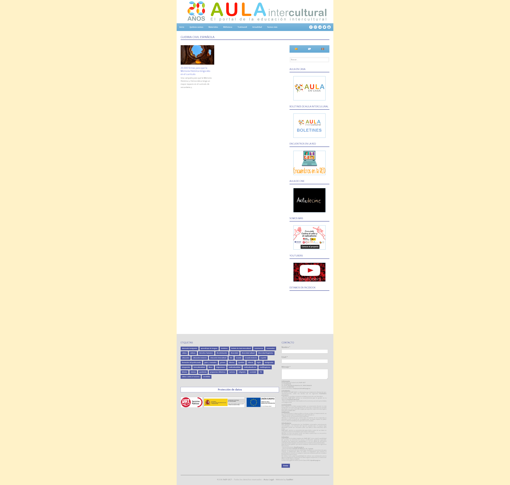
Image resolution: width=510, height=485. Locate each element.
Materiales (213, 27)
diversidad (234, 353)
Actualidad (257, 27)
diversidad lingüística (265, 353)
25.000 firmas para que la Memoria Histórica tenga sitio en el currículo (195, 71)
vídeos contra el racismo (190, 377)
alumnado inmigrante (189, 348)
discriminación (222, 353)
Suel (289, 479)
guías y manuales (210, 362)
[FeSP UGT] (192, 407)
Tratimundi (242, 27)
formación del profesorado (191, 362)
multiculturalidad (234, 367)
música (193, 372)
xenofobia (206, 377)
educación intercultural (218, 358)
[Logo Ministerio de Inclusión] (224, 407)
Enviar (285, 466)
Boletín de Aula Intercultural (241, 348)
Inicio (181, 27)
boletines (224, 348)
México (184, 372)
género (222, 362)
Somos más (272, 27)
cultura (184, 353)
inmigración (269, 362)
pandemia (203, 372)
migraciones (220, 367)
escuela (238, 358)
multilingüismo (265, 367)
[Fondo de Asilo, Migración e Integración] (260, 407)
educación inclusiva (200, 358)
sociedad (253, 372)
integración (186, 367)
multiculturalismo (250, 367)
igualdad (241, 362)
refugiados (242, 372)
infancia (250, 362)
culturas (193, 353)
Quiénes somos (196, 27)
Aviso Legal (269, 479)
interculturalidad (199, 367)
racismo (232, 372)
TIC (261, 372)
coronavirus (271, 348)
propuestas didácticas (218, 372)
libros (211, 367)
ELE (231, 358)
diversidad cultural (248, 353)
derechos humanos (206, 353)
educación (185, 358)
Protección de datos (230, 389)
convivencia (258, 348)
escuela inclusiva (251, 358)
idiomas (232, 362)
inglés (259, 362)
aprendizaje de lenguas (209, 348)
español (263, 358)
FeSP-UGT (227, 479)
